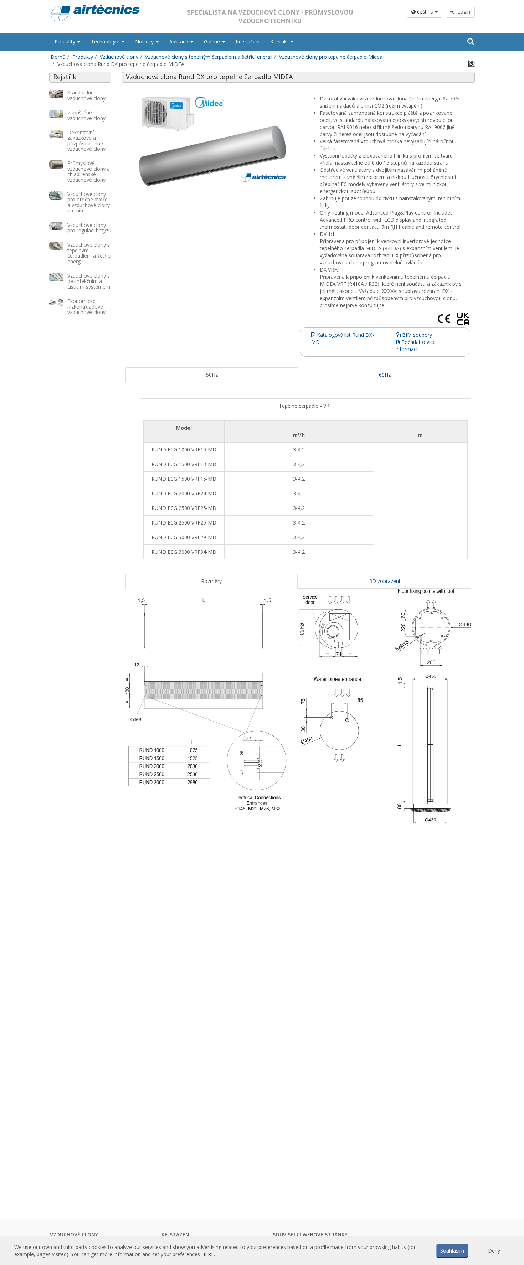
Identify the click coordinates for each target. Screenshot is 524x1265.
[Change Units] (471, 63)
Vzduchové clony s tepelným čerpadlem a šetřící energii (208, 56)
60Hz (385, 374)
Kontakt (280, 41)
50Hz (212, 374)
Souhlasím (452, 1250)
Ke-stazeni (176, 1234)
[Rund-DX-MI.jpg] (212, 141)
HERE (207, 1254)
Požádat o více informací (416, 345)
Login (462, 11)
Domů (58, 56)
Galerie (212, 41)
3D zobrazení (384, 581)
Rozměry (211, 581)
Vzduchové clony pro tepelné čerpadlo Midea (330, 56)
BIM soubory (416, 334)
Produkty (66, 41)
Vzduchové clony (119, 56)
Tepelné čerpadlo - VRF (305, 405)
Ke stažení (248, 41)
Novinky (145, 41)
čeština (425, 11)
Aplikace (179, 41)
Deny (494, 1250)
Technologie (106, 41)
